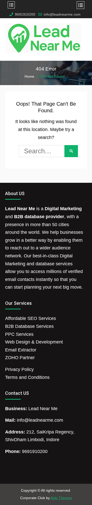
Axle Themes (61, 498)
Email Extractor (20, 349)
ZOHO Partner (20, 357)
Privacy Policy (19, 369)
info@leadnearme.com (62, 14)
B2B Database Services (29, 326)
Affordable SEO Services (30, 318)
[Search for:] (46, 151)
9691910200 (25, 14)
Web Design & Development (34, 342)
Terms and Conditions (27, 377)
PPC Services (19, 334)
